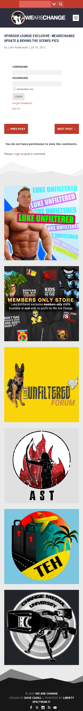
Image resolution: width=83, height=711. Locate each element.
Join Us (16, 108)
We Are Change (47, 693)
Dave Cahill (33, 698)
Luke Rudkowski (18, 47)
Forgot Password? (22, 103)
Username (20, 66)
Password (20, 78)
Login (16, 154)
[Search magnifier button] (60, 4)
